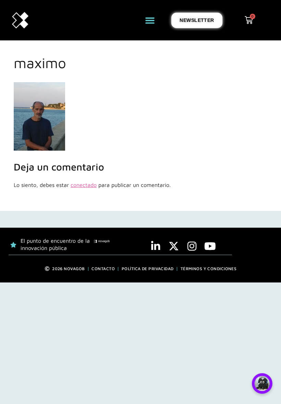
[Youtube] (210, 246)
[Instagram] (192, 246)
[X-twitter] (174, 246)
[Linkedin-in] (155, 246)
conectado (84, 185)
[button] (150, 20)
